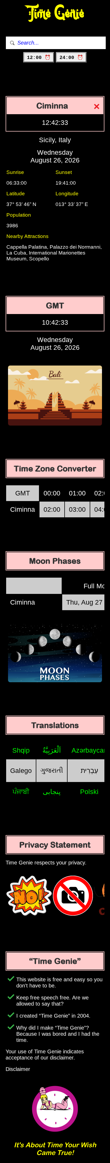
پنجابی (52, 791)
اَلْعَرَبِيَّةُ (51, 750)
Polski (89, 791)
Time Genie (55, 13)
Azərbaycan (89, 750)
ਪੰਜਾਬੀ (21, 791)
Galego (21, 770)
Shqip (21, 750)
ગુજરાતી (51, 770)
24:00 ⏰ (71, 57)
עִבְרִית (89, 770)
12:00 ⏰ (38, 57)
